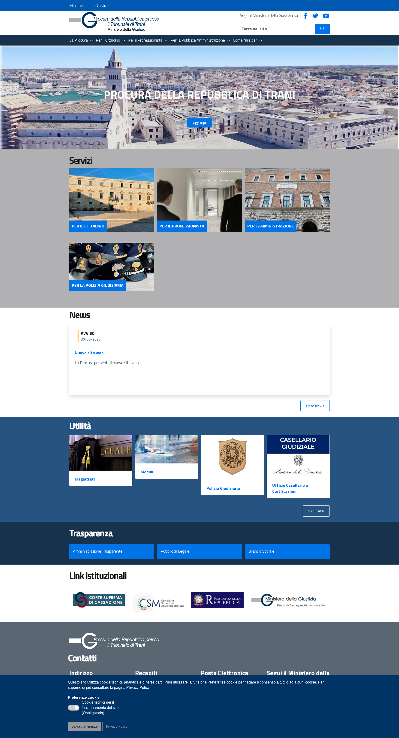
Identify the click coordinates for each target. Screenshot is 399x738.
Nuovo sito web (89, 353)
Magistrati (85, 479)
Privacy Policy (116, 726)
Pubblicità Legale (175, 551)
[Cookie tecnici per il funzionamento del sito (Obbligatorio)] (73, 708)
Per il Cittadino (88, 226)
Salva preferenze (85, 726)
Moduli (147, 472)
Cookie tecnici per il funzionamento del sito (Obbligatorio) (100, 708)
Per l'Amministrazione (270, 226)
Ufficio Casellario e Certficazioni (290, 488)
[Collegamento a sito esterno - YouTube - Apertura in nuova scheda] (326, 15)
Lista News (315, 405)
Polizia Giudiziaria (223, 488)
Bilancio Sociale (261, 551)
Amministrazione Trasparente (97, 551)
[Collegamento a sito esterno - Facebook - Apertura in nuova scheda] (305, 15)
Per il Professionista (182, 226)
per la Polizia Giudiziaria (98, 285)
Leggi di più (199, 122)
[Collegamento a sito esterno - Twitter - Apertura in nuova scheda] (315, 15)
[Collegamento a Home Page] (114, 21)
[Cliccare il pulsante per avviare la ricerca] (322, 29)
